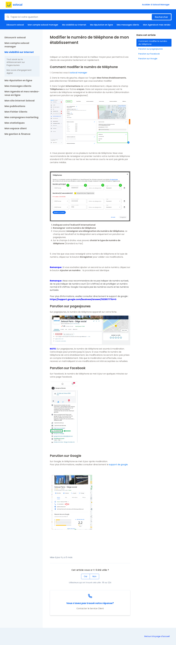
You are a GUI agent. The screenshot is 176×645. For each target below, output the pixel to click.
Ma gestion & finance (17, 134)
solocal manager (78, 72)
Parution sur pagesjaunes (150, 48)
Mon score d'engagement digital (19, 71)
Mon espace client (16, 128)
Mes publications (15, 106)
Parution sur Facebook (149, 53)
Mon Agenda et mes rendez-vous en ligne (22, 93)
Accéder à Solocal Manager (156, 4)
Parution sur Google (147, 58)
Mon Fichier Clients (16, 111)
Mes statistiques (15, 122)
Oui (85, 576)
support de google (118, 464)
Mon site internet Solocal (20, 100)
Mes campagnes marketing (21, 117)
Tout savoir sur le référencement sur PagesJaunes (16, 62)
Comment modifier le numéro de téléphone (152, 42)
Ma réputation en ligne (101, 24)
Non (94, 576)
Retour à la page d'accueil (157, 636)
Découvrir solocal (15, 24)
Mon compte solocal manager (43, 24)
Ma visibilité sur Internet (74, 24)
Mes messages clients (128, 24)
